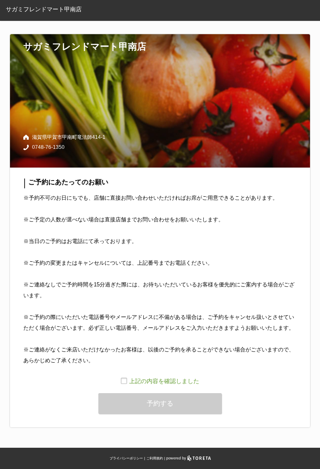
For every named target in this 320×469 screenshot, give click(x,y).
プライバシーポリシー (126, 458)
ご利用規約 (154, 458)
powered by (177, 458)
